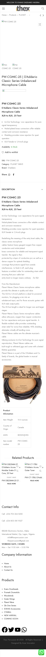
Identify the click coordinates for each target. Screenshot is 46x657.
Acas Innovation (28, 643)
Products (12, 15)
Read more (11, 484)
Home (4, 15)
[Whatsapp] (24, 630)
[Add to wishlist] (17, 467)
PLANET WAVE (23, 15)
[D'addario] (14, 94)
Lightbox (39, 24)
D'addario (12, 167)
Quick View (17, 471)
